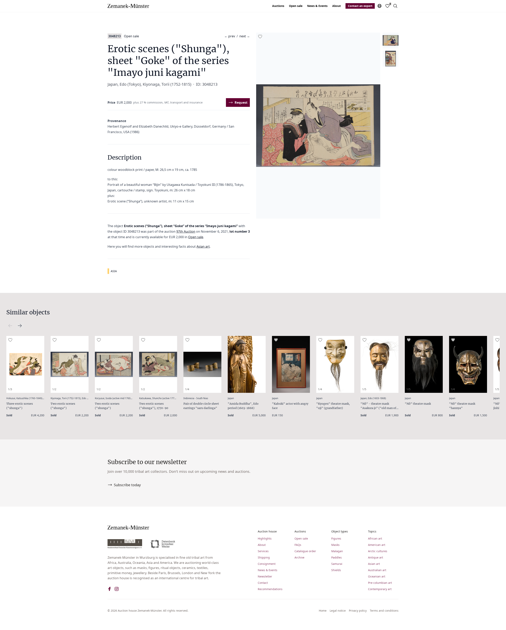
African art (375, 538)
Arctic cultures (377, 551)
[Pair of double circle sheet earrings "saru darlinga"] (202, 364)
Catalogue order (305, 551)
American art (376, 545)
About (336, 6)
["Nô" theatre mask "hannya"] (468, 364)
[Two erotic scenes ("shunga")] (70, 364)
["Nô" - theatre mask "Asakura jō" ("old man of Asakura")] (379, 364)
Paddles (336, 557)
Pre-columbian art (380, 583)
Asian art (203, 246)
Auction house (267, 531)
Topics (372, 531)
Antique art (375, 557)
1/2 (54, 389)
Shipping (264, 557)
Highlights (265, 538)
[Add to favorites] (260, 36)
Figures (336, 538)
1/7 (231, 389)
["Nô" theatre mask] (424, 364)
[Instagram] (117, 589)
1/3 (10, 389)
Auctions (278, 6)
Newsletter (265, 576)
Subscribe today (127, 484)
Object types (339, 531)
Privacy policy (358, 610)
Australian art (377, 570)
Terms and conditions (384, 610)
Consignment (267, 564)
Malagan (337, 551)
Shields (336, 570)
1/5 (364, 389)
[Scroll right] (10, 326)
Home (323, 610)
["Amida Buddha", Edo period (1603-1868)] (247, 364)
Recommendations (270, 589)
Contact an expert (360, 6)
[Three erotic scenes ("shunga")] (25, 364)
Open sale (295, 6)
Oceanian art (376, 576)
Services (263, 551)
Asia (114, 271)
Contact (263, 583)
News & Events (317, 6)
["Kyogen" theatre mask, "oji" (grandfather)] (335, 364)
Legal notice (338, 610)
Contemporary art (380, 589)
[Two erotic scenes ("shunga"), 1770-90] (158, 364)
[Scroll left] (20, 326)
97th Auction (185, 231)
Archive (299, 557)
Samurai (336, 564)
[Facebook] (109, 589)
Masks (335, 545)
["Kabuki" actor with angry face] (291, 364)
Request (241, 102)
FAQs (298, 545)
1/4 (187, 389)
